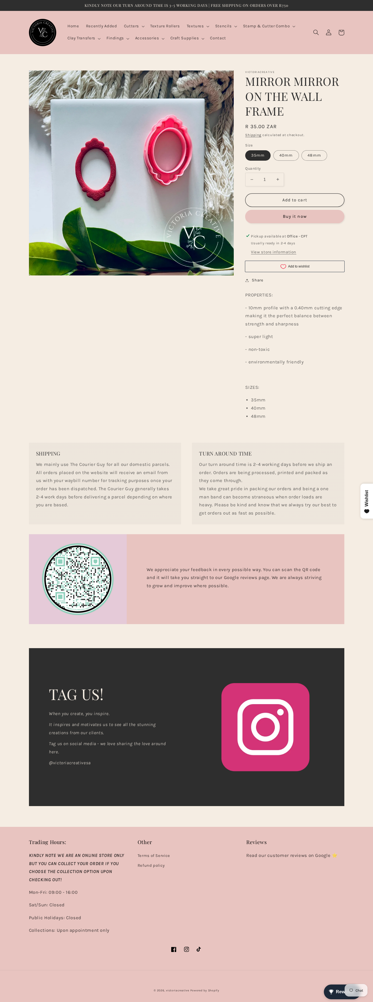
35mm (258, 155)
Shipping (253, 135)
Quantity (252, 168)
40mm (286, 155)
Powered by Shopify (204, 990)
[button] (133, 26)
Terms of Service (154, 855)
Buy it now (295, 216)
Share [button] (257, 280)
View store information (273, 252)
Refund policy (151, 865)
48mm (314, 155)
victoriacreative (177, 990)
